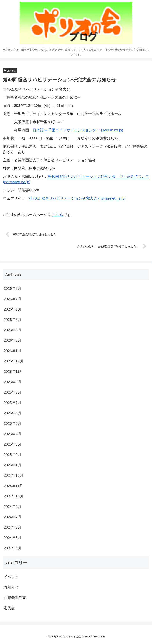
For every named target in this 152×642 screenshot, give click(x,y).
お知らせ (11, 70)
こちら (57, 215)
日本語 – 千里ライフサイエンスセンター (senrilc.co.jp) (78, 130)
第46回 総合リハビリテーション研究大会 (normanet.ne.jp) (77, 198)
